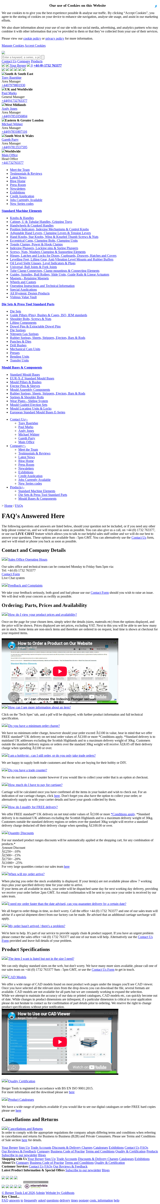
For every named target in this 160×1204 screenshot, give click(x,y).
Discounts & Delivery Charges (72, 1147)
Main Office (10, 155)
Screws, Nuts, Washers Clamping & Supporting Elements (48, 252)
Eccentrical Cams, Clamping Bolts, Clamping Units (44, 240)
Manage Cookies (13, 45)
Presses (15, 353)
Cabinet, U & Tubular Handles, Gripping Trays (41, 221)
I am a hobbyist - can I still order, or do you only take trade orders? (52, 755)
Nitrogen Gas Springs (24, 334)
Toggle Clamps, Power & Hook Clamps (36, 244)
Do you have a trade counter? (27, 770)
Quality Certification (21, 1081)
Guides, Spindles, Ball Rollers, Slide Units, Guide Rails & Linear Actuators (59, 274)
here (57, 796)
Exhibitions (17, 192)
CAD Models (17, 977)
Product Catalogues (21, 1099)
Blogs (42, 1155)
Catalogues (100, 1147)
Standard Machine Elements (22, 211)
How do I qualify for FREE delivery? (33, 807)
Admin (40, 1193)
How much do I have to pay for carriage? (35, 785)
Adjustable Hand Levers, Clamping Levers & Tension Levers (50, 233)
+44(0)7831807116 (14, 131)
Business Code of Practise (68, 1151)
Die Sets (15, 311)
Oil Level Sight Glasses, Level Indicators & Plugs (42, 263)
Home (8, 505)
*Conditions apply (123, 814)
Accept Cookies (35, 45)
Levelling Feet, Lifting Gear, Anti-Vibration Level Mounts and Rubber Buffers (61, 259)
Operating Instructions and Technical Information (42, 286)
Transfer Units (19, 360)
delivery (65, 1200)
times (74, 1200)
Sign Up (24, 1147)
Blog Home (17, 181)
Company (23, 61)
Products (36, 61)
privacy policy (54, 38)
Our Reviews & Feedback (19, 1151)
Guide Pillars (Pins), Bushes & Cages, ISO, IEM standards (48, 315)
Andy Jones (9, 108)
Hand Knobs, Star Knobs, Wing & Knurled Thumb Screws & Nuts (54, 237)
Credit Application (22, 196)
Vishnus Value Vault (23, 297)
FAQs (19, 505)
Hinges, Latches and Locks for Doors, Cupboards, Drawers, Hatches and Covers (63, 255)
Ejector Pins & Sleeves (25, 386)
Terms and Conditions (100, 1151)
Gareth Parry (10, 139)
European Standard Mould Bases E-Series (37, 412)
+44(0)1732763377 (14, 100)
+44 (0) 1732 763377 (48, 65)
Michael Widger (12, 124)
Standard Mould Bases (25, 374)
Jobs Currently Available (26, 200)
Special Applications (23, 289)
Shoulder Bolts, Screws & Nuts (30, 319)
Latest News (18, 177)
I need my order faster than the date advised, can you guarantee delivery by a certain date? (67, 904)
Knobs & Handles (22, 218)
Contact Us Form (103, 969)
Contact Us (9, 61)
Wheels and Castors (23, 282)
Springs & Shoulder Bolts (27, 397)
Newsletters (17, 188)
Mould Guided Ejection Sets (28, 404)
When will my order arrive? (26, 874)
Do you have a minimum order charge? (34, 726)
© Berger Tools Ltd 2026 (18, 1193)
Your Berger (17, 65)
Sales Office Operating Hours (27, 559)
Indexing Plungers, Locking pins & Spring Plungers (44, 248)
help (116, 1200)
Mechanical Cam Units (25, 349)
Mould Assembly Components (30, 389)
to (22, 1200)
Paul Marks (9, 93)
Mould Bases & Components (22, 367)
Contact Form (11, 574)
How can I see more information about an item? (39, 707)
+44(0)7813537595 (14, 147)
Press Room (18, 185)
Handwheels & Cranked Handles (32, 225)
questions (52, 1200)
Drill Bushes (18, 345)
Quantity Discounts (21, 833)
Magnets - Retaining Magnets (29, 278)
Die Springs (18, 330)
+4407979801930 (13, 85)
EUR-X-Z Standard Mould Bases (32, 378)
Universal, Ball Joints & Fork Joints (33, 267)
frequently (30, 1200)
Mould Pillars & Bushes (25, 382)
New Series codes (22, 203)
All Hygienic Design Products (30, 293)
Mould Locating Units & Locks (30, 408)
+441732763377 (13, 162)
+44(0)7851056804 (14, 116)
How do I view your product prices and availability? (42, 614)
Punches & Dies (20, 341)
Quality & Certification (130, 1151)
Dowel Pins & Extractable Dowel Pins (35, 326)
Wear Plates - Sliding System (29, 401)
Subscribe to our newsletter (19, 1155)
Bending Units (19, 356)
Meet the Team (20, 170)
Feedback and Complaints (25, 585)
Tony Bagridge (11, 77)
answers (14, 1200)
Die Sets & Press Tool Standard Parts (28, 304)
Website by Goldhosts (60, 1193)
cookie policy (32, 38)
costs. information (101, 1200)
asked (42, 1200)
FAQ (5, 1200)
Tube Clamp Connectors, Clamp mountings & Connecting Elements (54, 270)
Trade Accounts (41, 1147)
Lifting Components (23, 322)
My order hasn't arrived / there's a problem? (36, 926)
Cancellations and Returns (25, 1128)
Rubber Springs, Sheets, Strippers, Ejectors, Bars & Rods (47, 337)
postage (84, 1200)
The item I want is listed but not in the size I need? (41, 958)
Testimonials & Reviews (26, 173)
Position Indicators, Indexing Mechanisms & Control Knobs (49, 229)
